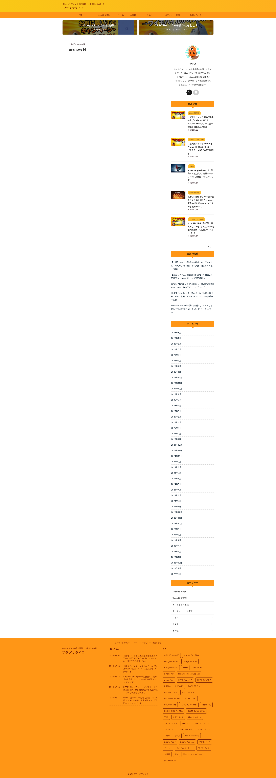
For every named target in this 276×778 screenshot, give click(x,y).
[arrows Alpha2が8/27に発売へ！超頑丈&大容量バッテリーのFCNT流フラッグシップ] (178, 171)
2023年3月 (176, 551)
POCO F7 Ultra (170, 692)
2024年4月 (176, 489)
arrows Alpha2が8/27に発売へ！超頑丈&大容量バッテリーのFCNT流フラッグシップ (192, 286)
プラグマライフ (73, 8)
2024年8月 (176, 467)
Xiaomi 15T (169, 729)
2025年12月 (176, 377)
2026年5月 (176, 349)
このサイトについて (123, 643)
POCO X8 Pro (170, 705)
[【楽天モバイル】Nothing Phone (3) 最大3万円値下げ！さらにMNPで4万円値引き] (178, 144)
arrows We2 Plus (191, 655)
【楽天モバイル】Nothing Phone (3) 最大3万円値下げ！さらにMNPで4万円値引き (191, 276)
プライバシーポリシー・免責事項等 (147, 643)
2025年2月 (176, 433)
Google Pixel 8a (171, 661)
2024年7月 (176, 473)
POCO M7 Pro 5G (172, 698)
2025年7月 (176, 405)
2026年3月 (176, 360)
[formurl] (196, 92)
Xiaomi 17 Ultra (202, 729)
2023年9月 (176, 529)
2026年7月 (176, 338)
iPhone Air (169, 674)
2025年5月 (176, 416)
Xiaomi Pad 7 (170, 742)
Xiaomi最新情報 (103, 15)
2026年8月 (176, 332)
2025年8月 (176, 400)
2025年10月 (176, 388)
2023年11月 (176, 518)
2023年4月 (176, 546)
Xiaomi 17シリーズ (172, 736)
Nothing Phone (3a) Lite (189, 674)
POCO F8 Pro (188, 692)
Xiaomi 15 (186, 723)
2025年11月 (176, 383)
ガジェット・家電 (172, 15)
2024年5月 (176, 484)
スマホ (149, 15)
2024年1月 (176, 506)
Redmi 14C (206, 705)
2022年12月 (176, 562)
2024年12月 (176, 445)
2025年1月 (176, 439)
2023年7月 (176, 540)
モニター (168, 748)
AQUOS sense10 (171, 655)
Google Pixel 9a (190, 661)
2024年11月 (176, 450)
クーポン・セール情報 (126, 15)
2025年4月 (176, 422)
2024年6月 (176, 478)
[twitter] (189, 92)
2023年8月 (176, 534)
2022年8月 (176, 574)
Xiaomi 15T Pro (185, 729)
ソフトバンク (204, 742)
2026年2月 (176, 366)
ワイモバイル (203, 748)
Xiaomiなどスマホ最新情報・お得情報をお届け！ (81, 648)
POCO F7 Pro (194, 686)
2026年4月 (176, 355)
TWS (166, 717)
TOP (80, 15)
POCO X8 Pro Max (189, 705)
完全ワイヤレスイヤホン (193, 754)
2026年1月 (176, 372)
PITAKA (167, 686)
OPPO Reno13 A (204, 680)
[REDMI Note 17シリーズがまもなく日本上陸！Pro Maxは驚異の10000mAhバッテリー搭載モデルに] (178, 197)
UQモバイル (178, 717)
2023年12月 (176, 512)
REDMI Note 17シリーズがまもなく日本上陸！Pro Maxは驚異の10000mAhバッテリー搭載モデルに (192, 296)
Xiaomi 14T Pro (170, 723)
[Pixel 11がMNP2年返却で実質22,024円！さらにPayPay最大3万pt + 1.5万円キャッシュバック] (178, 224)
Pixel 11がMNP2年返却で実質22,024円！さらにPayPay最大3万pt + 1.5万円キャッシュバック (192, 309)
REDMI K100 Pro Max (173, 711)
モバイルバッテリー (185, 748)
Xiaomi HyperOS (192, 736)
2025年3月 (176, 428)
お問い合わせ (195, 15)
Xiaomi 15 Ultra (201, 723)
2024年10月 (176, 456)
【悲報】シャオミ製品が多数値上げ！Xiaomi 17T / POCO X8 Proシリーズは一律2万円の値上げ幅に (191, 265)
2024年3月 (176, 495)
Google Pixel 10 (171, 667)
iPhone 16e (198, 667)
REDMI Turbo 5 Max (196, 711)
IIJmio (185, 667)
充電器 (167, 754)
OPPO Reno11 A (185, 680)
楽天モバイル (170, 760)
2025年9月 (176, 394)
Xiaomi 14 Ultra (194, 717)
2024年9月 (176, 461)
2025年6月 (176, 411)
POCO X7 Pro (190, 698)
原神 (176, 754)
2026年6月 (176, 343)
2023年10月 (176, 523)
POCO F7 (179, 686)
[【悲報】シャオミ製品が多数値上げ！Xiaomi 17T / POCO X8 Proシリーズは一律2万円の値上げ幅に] (178, 117)
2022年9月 (176, 568)
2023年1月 (176, 557)
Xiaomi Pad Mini (187, 742)
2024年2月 (176, 501)
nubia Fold (169, 680)
